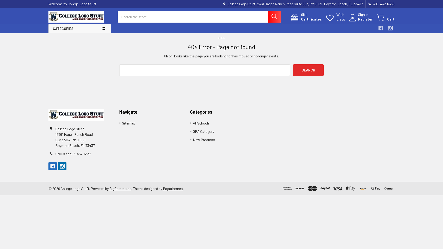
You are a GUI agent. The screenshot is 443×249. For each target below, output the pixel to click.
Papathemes (173, 188)
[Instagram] (390, 28)
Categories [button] (63, 29)
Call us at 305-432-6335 (73, 153)
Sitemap (128, 123)
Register (365, 19)
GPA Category (203, 131)
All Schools (201, 123)
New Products (204, 139)
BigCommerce (120, 188)
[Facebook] (381, 28)
